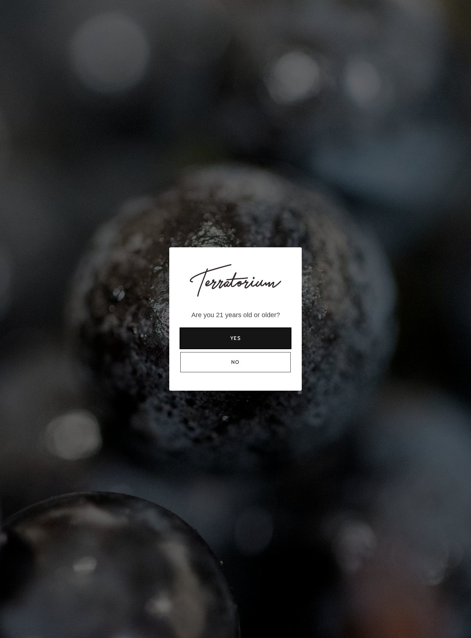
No (235, 362)
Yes (235, 338)
